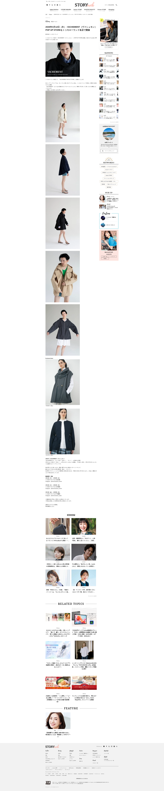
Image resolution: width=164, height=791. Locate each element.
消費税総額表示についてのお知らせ (82, 778)
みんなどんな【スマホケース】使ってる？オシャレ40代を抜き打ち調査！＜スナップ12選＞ (57, 540)
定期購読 (105, 258)
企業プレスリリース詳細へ (51, 504)
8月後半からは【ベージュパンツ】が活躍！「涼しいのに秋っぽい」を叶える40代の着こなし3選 (110, 83)
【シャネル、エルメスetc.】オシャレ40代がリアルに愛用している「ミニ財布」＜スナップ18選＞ (110, 101)
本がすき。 (103, 773)
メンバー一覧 (106, 753)
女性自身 (75, 773)
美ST (63, 773)
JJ (45, 773)
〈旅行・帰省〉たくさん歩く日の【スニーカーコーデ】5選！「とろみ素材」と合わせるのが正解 (110, 95)
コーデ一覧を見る (108, 47)
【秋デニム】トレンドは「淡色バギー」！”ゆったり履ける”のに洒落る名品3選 (109, 60)
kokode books (58, 775)
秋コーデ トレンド (112, 184)
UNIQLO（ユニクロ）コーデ (109, 172)
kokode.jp (46, 775)
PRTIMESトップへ (49, 506)
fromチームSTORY (48, 762)
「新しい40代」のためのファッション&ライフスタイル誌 (55, 1)
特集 (46, 755)
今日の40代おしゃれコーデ (50, 758)
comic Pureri (91, 773)
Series (80, 759)
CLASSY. (49, 773)
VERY (53, 773)
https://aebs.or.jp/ (80, 783)
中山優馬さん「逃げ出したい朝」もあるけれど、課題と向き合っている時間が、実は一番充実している (83, 566)
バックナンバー (112, 256)
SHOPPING (47, 760)
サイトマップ (67, 769)
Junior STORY (109, 175)
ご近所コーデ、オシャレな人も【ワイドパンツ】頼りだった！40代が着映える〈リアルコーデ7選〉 (110, 89)
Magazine (95, 751)
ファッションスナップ (109, 178)
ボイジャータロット (110, 225)
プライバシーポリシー (59, 769)
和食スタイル (70, 773)
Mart (60, 773)
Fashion (47, 751)
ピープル (71, 758)
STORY (57, 773)
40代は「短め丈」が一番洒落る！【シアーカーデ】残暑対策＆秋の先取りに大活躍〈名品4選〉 (109, 72)
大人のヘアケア (108, 169)
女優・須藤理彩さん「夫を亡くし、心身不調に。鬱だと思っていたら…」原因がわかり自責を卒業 (83, 540)
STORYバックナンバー (97, 755)
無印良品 (109, 187)
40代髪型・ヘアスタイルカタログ (109, 166)
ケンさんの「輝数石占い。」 (84, 753)
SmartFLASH (80, 773)
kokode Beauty (52, 775)
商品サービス (54, 21)
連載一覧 (80, 761)
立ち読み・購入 (105, 256)
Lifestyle (71, 751)
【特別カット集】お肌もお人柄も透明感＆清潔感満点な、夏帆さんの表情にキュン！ (57, 566)
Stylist (105, 757)
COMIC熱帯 (86, 773)
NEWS (46, 753)
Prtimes (47, 21)
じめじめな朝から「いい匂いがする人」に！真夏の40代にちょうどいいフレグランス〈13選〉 (109, 112)
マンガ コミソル (97, 773)
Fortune (81, 751)
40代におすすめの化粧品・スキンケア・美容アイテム (109, 181)
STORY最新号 (95, 753)
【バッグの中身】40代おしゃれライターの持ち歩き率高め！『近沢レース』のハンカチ (109, 106)
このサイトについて (48, 769)
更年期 (103, 184)
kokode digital (64, 775)
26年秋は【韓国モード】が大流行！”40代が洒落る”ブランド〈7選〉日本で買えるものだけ (109, 78)
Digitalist (106, 751)
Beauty (59, 751)
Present (94, 760)
